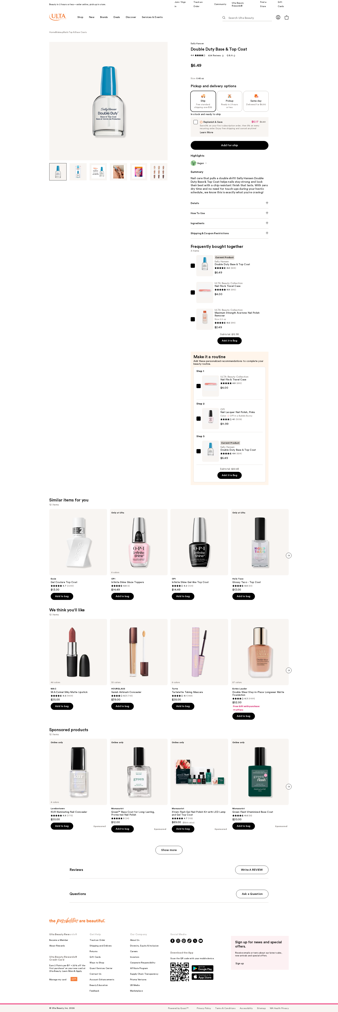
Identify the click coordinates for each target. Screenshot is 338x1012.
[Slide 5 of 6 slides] (138, 171)
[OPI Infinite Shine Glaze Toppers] (139, 550)
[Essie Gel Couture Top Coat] (78, 550)
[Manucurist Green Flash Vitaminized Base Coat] (260, 780)
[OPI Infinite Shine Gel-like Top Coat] (199, 550)
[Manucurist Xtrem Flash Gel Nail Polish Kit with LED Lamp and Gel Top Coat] (199, 781)
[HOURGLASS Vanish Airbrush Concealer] (139, 660)
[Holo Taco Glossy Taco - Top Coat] (260, 550)
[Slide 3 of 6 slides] (98, 171)
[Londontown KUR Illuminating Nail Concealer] (78, 780)
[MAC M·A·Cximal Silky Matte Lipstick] (78, 660)
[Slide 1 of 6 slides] (58, 171)
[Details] (230, 203)
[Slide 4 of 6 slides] (118, 171)
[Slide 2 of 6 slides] (78, 171)
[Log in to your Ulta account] (278, 17)
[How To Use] (230, 213)
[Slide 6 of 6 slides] (158, 171)
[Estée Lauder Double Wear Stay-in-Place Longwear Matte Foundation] (260, 665)
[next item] (289, 555)
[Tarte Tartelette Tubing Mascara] (199, 660)
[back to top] (327, 1001)
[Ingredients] (230, 223)
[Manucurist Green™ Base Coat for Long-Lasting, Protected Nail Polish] (139, 781)
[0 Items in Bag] (286, 17)
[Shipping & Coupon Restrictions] (230, 233)
